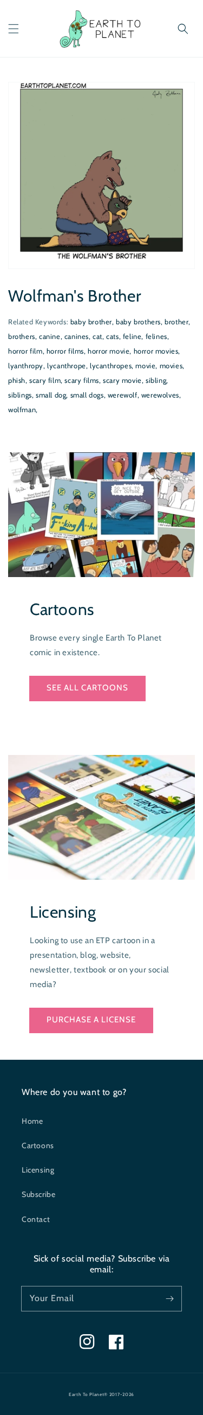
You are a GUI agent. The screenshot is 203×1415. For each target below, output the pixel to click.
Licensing (38, 1170)
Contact (36, 1219)
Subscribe (38, 1194)
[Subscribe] (169, 1298)
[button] (13, 29)
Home (32, 1121)
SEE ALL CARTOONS (87, 688)
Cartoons (38, 1145)
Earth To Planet (86, 1394)
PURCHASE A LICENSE (91, 1020)
